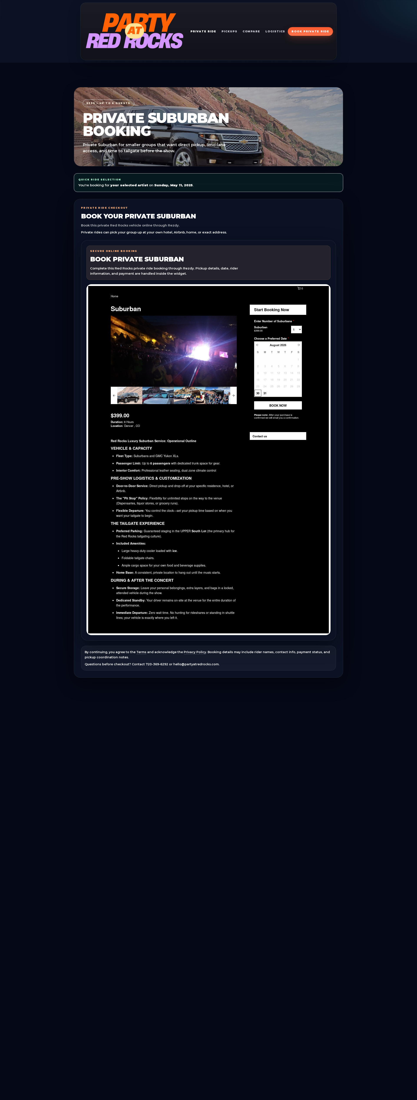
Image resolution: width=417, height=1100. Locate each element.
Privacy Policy (195, 652)
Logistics (275, 31)
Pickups (229, 31)
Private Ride (203, 31)
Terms (141, 652)
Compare (251, 31)
